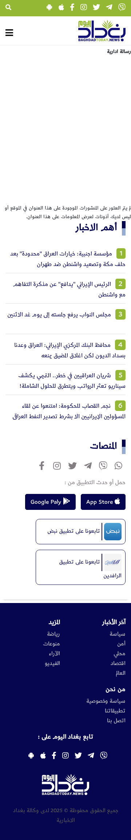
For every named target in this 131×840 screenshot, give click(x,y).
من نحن (116, 689)
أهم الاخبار (96, 227)
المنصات (103, 446)
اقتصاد (118, 663)
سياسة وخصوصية (106, 701)
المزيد (54, 622)
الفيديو (52, 663)
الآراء (54, 653)
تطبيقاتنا (115, 711)
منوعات (51, 644)
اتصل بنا (116, 721)
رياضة (53, 634)
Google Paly (47, 502)
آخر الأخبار (114, 622)
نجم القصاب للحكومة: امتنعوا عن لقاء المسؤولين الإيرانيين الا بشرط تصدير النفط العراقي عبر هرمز (69, 417)
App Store (100, 502)
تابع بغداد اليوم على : (65, 736)
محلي (120, 653)
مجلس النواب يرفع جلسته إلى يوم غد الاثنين (59, 314)
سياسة (118, 634)
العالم (121, 673)
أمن (121, 644)
